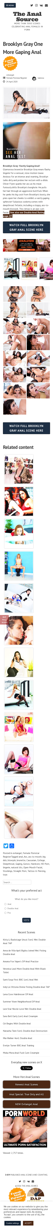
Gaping (19, 863)
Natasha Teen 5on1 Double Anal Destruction (25, 1030)
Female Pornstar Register (16, 78)
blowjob (12, 860)
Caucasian (31, 860)
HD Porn (45, 863)
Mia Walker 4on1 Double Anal (17, 1038)
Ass (25, 856)
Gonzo (26, 863)
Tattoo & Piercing (36, 870)
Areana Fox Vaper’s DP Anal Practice (20, 961)
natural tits (16, 867)
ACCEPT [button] (28, 1223)
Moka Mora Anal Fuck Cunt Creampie (21, 1052)
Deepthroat (9, 863)
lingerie (6, 867)
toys (5, 874)
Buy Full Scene (5, 620)
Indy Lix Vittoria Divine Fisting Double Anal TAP (26, 986)
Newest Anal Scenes (26, 1084)
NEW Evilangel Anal (26, 1104)
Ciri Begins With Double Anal (17, 1023)
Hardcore (35, 863)
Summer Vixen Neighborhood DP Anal (21, 1001)
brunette (21, 860)
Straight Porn (19, 870)
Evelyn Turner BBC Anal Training (18, 1045)
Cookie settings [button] (12, 1223)
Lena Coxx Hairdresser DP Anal (18, 994)
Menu (11, 5)
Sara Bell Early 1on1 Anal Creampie (20, 1016)
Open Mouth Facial (32, 867)
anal (21, 856)
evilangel (10, 75)
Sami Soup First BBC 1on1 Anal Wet (20, 979)
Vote (26, 920)
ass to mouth (35, 856)
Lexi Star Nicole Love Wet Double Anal (22, 1008)
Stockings (7, 870)
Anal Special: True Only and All (26, 1094)
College (41, 860)
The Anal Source (27, 16)
